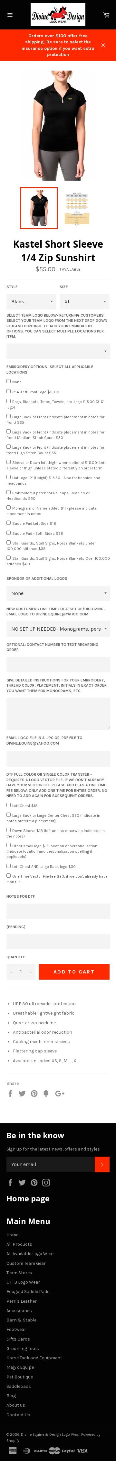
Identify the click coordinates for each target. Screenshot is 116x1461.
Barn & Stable (21, 1320)
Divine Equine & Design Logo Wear (50, 1435)
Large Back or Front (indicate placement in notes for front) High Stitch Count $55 (55, 450)
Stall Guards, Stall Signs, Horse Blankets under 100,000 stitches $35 (51, 546)
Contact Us (18, 1415)
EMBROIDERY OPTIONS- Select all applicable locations (49, 370)
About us (15, 1405)
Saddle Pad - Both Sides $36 (37, 533)
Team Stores (19, 1273)
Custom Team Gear (26, 1263)
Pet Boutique (19, 1377)
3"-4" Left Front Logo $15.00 (35, 392)
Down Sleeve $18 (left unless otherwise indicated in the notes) (55, 833)
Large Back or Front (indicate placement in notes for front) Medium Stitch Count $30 (55, 435)
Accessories (19, 1310)
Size (64, 287)
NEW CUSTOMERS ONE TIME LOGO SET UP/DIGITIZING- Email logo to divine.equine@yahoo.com (55, 612)
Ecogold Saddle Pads (28, 1291)
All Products (19, 1244)
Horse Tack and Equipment (34, 1358)
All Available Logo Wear (30, 1253)
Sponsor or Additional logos (36, 578)
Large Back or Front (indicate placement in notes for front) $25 (55, 420)
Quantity (15, 957)
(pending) (15, 927)
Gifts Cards (18, 1339)
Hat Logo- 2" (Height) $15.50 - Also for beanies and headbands (53, 481)
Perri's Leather (21, 1301)
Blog (11, 1396)
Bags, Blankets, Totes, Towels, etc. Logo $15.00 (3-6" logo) (55, 404)
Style (12, 287)
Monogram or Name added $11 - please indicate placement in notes (51, 511)
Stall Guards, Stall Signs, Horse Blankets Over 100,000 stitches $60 (58, 561)
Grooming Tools (22, 1348)
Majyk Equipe (20, 1367)
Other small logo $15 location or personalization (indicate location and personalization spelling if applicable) (51, 851)
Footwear (16, 1329)
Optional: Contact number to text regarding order (52, 647)
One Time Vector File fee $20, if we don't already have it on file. (57, 879)
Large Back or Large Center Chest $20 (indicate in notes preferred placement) (53, 818)
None (17, 382)
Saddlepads (18, 1386)
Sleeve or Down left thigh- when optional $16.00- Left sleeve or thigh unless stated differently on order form (56, 465)
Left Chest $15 (24, 806)
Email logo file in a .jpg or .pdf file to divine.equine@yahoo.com (44, 741)
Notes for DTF (20, 896)
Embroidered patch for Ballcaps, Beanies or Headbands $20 (48, 496)
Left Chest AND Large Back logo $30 (44, 866)
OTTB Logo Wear (23, 1282)
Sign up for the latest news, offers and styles (53, 1149)
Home (12, 1235)
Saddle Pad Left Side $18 (34, 523)
